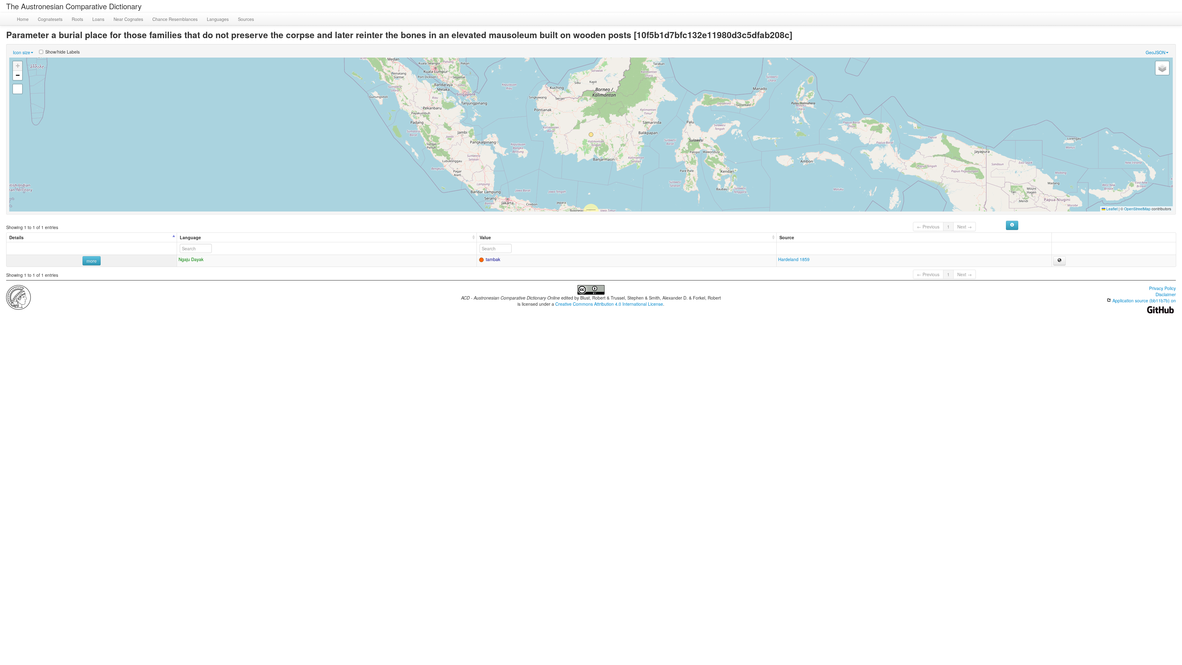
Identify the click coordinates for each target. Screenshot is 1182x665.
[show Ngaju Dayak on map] (1059, 260)
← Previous (928, 227)
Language (190, 237)
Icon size (21, 52)
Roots (77, 19)
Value (485, 237)
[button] (591, 134)
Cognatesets (50, 19)
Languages (218, 19)
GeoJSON (1155, 52)
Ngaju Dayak (191, 259)
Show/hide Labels (62, 52)
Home (23, 19)
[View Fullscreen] (17, 89)
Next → (964, 227)
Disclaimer (1166, 294)
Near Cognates (128, 19)
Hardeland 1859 (794, 259)
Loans (98, 19)
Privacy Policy (1162, 288)
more (91, 261)
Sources (246, 19)
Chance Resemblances (175, 19)
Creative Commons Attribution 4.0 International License (609, 304)
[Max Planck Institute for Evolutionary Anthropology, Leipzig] (18, 297)
